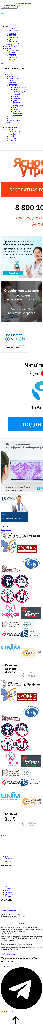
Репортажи (12, 35)
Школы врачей (18, 93)
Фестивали (17, 95)
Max (11, 1011)
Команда (12, 52)
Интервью (12, 34)
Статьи (11, 32)
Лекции (15, 104)
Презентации (17, 115)
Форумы (16, 109)
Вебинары (16, 107)
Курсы (15, 100)
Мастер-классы (18, 106)
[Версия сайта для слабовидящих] (3, 15)
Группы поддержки (19, 91)
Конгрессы (16, 111)
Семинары (16, 98)
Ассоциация (9, 48)
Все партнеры (6, 530)
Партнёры (12, 56)
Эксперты (12, 54)
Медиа (7, 26)
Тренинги (16, 102)
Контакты (12, 59)
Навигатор (8, 45)
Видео (11, 39)
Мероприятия (13, 37)
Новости (12, 28)
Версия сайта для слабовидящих (10, 910)
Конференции (18, 113)
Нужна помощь (14, 43)
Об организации (14, 50)
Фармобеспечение (11, 46)
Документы (13, 57)
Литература (13, 41)
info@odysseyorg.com (8, 954)
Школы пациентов (19, 87)
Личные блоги (14, 30)
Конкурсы (16, 96)
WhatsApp (6, 966)
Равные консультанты (20, 89)
